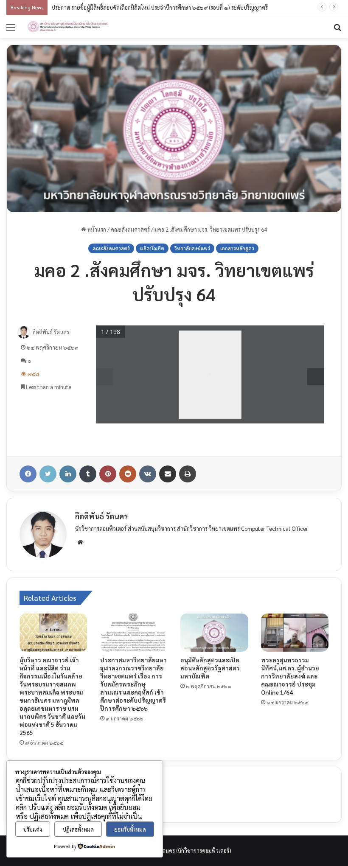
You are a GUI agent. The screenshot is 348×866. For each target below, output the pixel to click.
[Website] (80, 542)
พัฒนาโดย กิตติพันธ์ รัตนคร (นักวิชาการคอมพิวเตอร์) (172, 850)
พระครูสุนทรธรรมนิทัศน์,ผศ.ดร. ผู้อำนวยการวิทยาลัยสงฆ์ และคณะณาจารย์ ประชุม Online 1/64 (290, 676)
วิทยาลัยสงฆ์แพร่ (192, 248)
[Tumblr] (87, 473)
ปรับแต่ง (32, 829)
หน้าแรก (96, 229)
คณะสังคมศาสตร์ (130, 229)
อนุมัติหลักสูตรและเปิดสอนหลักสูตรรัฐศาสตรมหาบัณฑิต (210, 668)
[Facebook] (28, 473)
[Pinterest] (107, 473)
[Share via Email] (167, 473)
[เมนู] (10, 29)
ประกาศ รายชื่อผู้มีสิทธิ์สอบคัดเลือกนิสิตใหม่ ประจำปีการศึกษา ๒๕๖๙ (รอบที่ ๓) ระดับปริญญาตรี (160, 7)
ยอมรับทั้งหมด (130, 829)
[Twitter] (47, 473)
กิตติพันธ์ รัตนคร (51, 332)
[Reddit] (127, 473)
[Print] (187, 473)
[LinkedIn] (67, 473)
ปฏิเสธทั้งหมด (78, 829)
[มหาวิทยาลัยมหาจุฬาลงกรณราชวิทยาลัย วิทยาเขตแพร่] (68, 26)
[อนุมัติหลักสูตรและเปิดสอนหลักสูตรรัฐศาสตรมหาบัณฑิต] (214, 633)
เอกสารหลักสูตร (237, 248)
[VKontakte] (147, 473)
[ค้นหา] (337, 29)
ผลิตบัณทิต (152, 248)
